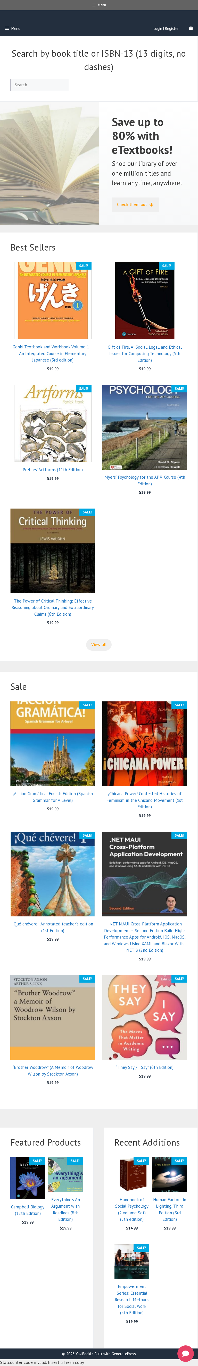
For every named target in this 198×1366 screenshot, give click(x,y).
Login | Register (166, 28)
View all (98, 644)
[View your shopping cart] (191, 28)
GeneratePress (124, 1353)
